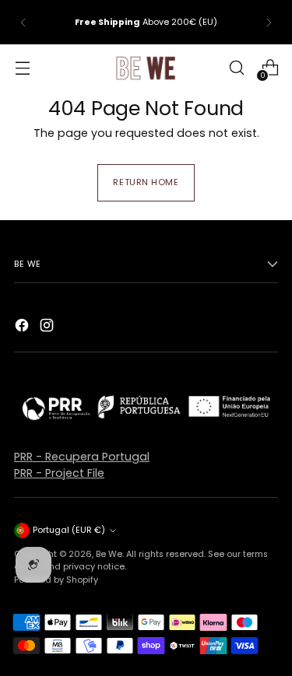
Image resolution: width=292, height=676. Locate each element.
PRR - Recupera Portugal (82, 456)
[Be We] (146, 67)
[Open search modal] (236, 68)
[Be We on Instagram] (48, 327)
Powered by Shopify (56, 579)
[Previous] (23, 22)
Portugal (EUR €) (69, 530)
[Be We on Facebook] (23, 327)
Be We (109, 554)
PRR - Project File (59, 473)
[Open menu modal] (22, 68)
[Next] (269, 22)
